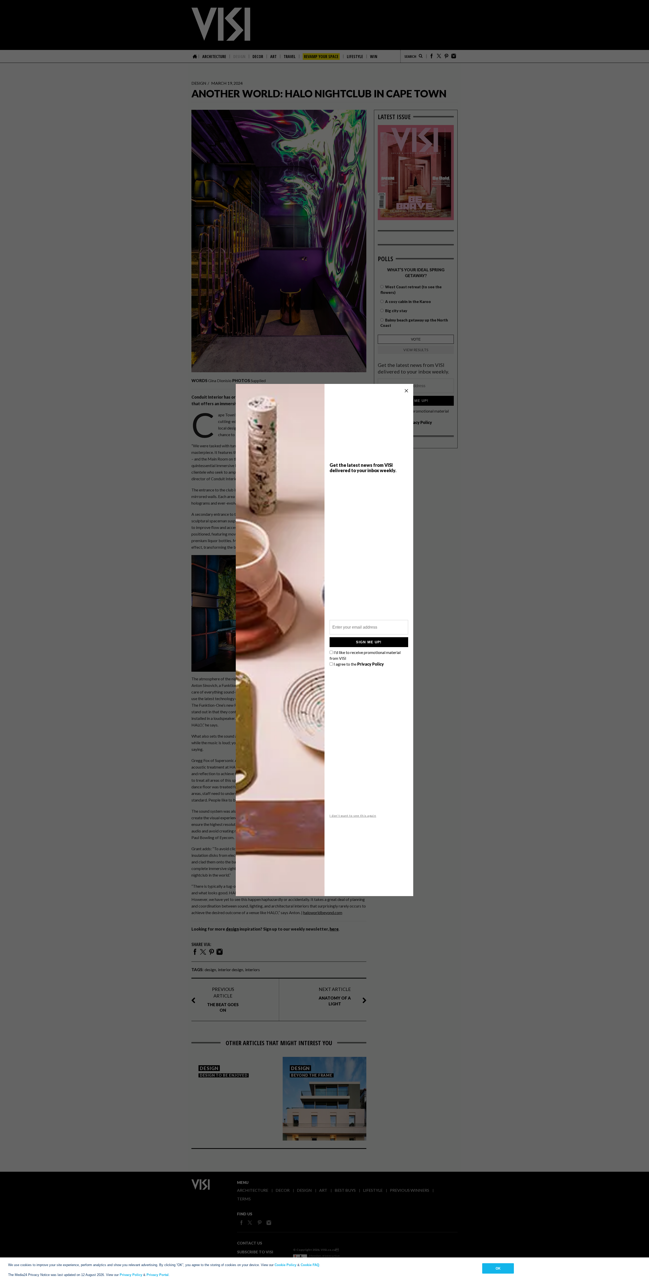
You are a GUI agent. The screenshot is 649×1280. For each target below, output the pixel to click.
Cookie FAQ (310, 1265)
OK (498, 1268)
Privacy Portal (158, 1275)
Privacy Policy (131, 1275)
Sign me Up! (369, 642)
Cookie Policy (285, 1265)
